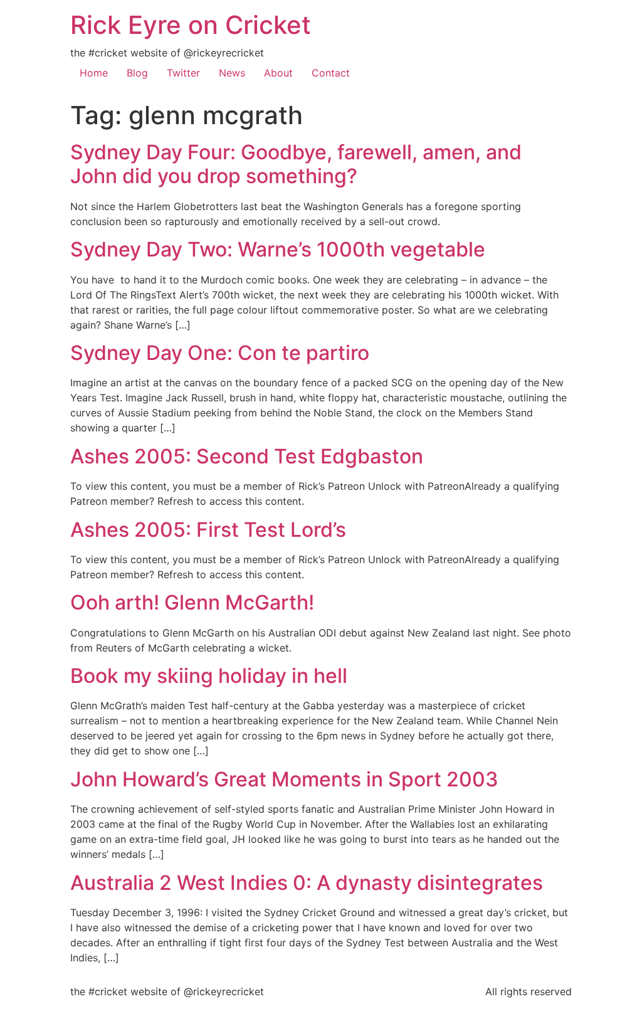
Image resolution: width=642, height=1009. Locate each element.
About (278, 72)
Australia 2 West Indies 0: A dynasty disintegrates (306, 882)
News (232, 72)
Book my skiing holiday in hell (208, 675)
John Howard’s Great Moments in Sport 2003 (284, 779)
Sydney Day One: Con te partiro (219, 353)
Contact (331, 72)
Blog (137, 72)
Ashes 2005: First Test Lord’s (208, 529)
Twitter (183, 72)
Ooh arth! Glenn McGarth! (192, 602)
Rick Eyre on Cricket (190, 24)
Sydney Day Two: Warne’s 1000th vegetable (277, 249)
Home (94, 72)
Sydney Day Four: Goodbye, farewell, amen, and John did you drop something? (296, 164)
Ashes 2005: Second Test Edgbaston (246, 456)
